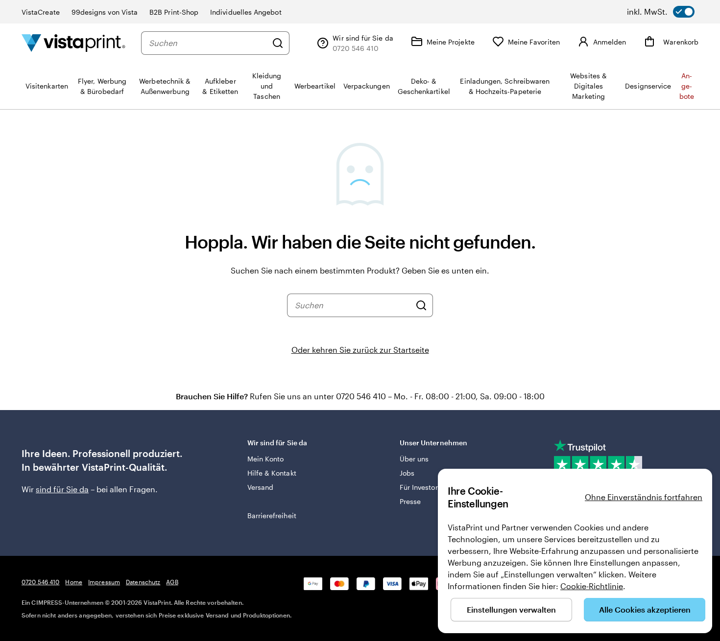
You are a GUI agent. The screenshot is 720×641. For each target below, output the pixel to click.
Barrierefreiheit (271, 515)
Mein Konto (265, 459)
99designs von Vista (105, 12)
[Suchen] (278, 43)
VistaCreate (41, 12)
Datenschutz (143, 581)
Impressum (104, 581)
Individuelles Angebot (245, 12)
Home (73, 581)
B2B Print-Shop (173, 12)
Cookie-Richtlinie (591, 586)
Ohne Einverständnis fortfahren (643, 497)
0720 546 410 (40, 581)
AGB (172, 581)
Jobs (407, 473)
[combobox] (208, 43)
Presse (410, 501)
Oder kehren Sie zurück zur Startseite (360, 349)
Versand (260, 487)
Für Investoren (423, 487)
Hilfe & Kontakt (271, 473)
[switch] (661, 12)
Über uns (414, 459)
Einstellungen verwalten (511, 609)
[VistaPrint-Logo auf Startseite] (73, 42)
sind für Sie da (62, 489)
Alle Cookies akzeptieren (645, 609)
